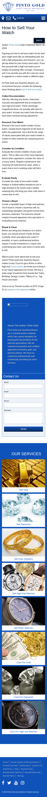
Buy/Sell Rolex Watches (12, 772)
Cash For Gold (23, 662)
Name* (6, 382)
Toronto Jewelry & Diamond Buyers (24, 762)
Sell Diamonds (23, 524)
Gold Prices (7, 769)
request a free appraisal (18, 289)
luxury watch (17, 266)
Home (5, 762)
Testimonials (24, 765)
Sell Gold (23, 490)
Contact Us (36, 765)
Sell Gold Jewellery (23, 559)
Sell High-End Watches (23, 593)
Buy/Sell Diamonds (32, 772)
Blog (17, 769)
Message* (7, 410)
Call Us (20, 18)
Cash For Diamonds (23, 697)
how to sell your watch (31, 89)
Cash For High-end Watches (23, 731)
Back (39, 40)
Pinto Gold (14, 45)
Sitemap (20, 776)
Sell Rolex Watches (23, 628)
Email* (6, 392)
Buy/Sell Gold (26, 769)
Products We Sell (10, 765)
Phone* (6, 401)
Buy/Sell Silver (9, 776)
